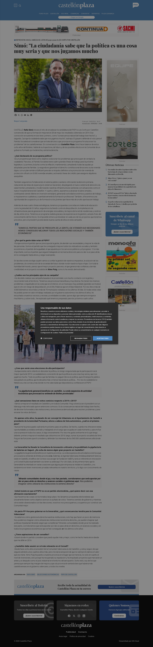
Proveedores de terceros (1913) (95, 319)
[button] (46, 338)
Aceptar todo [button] (102, 338)
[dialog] (76, 323)
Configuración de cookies (49, 333)
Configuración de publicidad (59, 330)
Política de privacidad (66, 333)
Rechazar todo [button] (81, 338)
